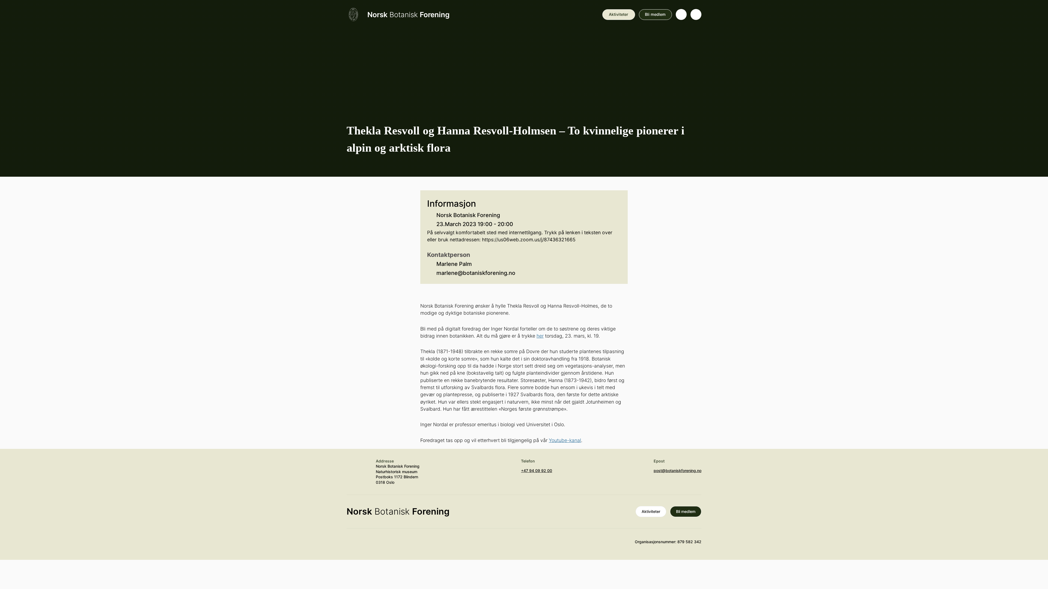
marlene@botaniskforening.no (475, 273)
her (540, 336)
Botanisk (408, 14)
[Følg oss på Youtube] (352, 544)
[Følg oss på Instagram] (368, 544)
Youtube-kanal (565, 440)
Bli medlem (655, 14)
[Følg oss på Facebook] (384, 544)
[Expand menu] (695, 14)
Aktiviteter (618, 14)
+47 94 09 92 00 (536, 470)
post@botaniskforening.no (677, 470)
